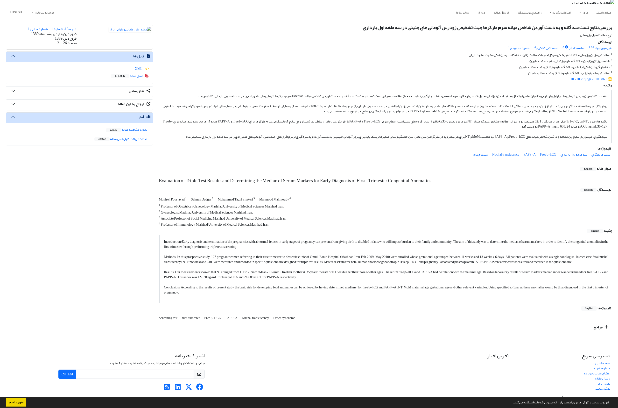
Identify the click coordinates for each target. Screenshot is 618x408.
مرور (585, 12)
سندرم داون (480, 154)
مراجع (598, 327)
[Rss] (167, 388)
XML (139, 68)
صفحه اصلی (603, 12)
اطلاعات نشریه (561, 12)
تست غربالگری (600, 154)
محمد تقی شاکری (547, 48)
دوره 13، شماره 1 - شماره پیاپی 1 (52, 29)
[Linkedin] (178, 388)
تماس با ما (462, 12)
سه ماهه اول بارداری (574, 154)
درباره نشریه (601, 368)
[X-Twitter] (188, 388)
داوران (481, 12)
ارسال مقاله (501, 12)
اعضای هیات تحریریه (597, 373)
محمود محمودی (520, 48)
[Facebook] (199, 388)
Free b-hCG (548, 154)
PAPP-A (530, 154)
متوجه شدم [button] (16, 402)
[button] (512, 403)
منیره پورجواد (603, 48)
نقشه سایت (602, 388)
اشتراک (67, 374)
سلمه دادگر (576, 48)
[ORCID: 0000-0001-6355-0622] (566, 47)
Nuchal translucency (505, 154)
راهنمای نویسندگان (529, 12)
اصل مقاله (129, 75)
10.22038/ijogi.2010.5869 (588, 79)
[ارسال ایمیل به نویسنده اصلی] (592, 47)
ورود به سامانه (44, 12)
